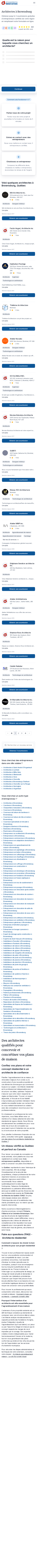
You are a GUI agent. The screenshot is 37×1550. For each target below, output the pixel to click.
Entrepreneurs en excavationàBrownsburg (19, 873)
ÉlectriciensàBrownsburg (12, 831)
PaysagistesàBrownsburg (13, 990)
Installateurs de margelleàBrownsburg (17, 953)
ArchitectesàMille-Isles (12, 772)
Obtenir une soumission (18, 218)
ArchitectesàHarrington (12, 786)
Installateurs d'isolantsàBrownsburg (16, 943)
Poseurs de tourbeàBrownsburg (15, 1000)
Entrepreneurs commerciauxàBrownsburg (19, 838)
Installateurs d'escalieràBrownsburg (16, 941)
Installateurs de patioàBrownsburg (16, 955)
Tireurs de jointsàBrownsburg (14, 1032)
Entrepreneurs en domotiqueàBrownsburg (19, 871)
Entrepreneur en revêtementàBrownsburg (19, 833)
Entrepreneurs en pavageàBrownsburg (17, 887)
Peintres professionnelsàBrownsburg (17, 993)
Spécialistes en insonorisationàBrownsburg (19, 1025)
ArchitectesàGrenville (11, 779)
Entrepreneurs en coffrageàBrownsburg (18, 864)
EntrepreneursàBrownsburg (13, 836)
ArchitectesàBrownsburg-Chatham (16, 782)
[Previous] (8, 733)
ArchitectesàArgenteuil (12, 789)
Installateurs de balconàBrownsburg (16, 946)
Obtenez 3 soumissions (18, 751)
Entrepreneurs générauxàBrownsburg (17, 922)
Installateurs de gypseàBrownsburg (16, 950)
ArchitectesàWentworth (12, 774)
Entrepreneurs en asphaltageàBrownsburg (19, 850)
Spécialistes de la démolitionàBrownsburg (19, 1018)
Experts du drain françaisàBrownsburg (17, 939)
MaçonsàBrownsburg (11, 983)
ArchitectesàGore (10, 777)
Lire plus (5, 210)
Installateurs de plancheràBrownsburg (17, 962)
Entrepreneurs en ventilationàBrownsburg (18, 920)
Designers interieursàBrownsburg (15, 826)
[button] (34, 2)
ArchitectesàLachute (11, 770)
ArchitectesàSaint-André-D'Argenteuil (17, 767)
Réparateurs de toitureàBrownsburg (16, 1002)
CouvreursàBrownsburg (12, 810)
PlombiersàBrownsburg (12, 997)
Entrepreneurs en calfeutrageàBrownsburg (19, 854)
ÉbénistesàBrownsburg (12, 829)
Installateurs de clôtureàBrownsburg (16, 948)
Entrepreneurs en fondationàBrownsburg (18, 876)
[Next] (29, 733)
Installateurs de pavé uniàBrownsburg (17, 957)
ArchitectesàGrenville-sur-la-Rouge (16, 784)
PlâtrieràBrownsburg (11, 995)
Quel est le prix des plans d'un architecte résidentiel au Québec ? (18, 1139)
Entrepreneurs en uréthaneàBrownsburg (18, 918)
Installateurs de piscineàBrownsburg (16, 960)
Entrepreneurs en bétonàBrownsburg (17, 852)
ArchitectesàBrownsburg (12, 803)
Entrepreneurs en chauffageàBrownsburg (18, 857)
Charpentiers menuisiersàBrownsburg (17, 808)
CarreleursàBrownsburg (12, 805)
